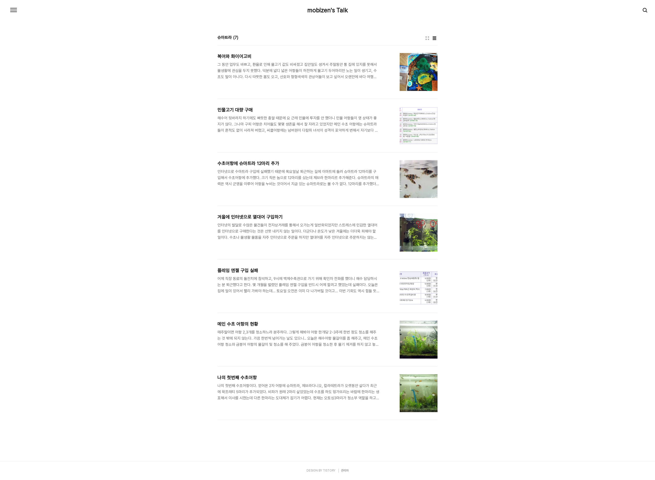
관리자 (345, 470)
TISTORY (329, 470)
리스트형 (434, 38)
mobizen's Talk (327, 10)
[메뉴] (13, 10)
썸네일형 (427, 38)
